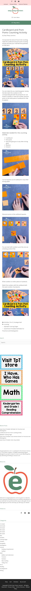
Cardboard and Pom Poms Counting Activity (10, 432)
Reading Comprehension (8, 549)
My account (23, 582)
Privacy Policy (13, 4)
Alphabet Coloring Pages (11, 326)
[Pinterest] (15, 1)
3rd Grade (2, 528)
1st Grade (2, 524)
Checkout (15, 582)
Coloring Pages (3, 539)
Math (1, 553)
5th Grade (2, 531)
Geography (2, 543)
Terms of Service (23, 4)
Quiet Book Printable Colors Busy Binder (10, 440)
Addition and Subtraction (8, 555)
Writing (1, 570)
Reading (2, 566)
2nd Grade (2, 526)
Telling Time (5, 562)
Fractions (4, 557)
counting (6, 324)
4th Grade (2, 529)
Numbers (4, 559)
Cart (10, 582)
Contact (6, 4)
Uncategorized (17, 322)
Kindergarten (3, 545)
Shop (6, 582)
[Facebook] (11, 1)
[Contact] (18, 1)
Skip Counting (5, 560)
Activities (6, 322)
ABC (1, 535)
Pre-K (11, 322)
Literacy (2, 547)
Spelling (3, 551)
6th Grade (2, 533)
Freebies (2, 541)
